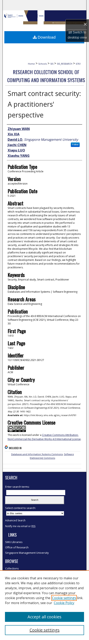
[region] (44, 605)
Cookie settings (64, 598)
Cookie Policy (64, 603)
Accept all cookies (44, 617)
